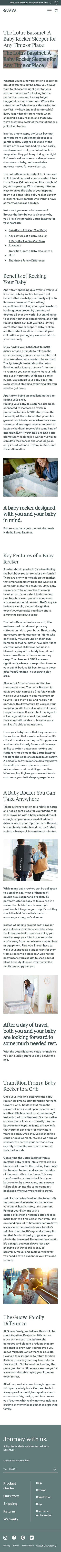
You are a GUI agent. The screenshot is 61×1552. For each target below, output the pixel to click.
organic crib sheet (40, 1214)
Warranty (10, 1519)
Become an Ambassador (44, 1513)
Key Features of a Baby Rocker (28, 235)
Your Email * (10, 1469)
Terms (16, 1545)
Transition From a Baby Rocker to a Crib (31, 253)
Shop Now (9, 540)
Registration (43, 1497)
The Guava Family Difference (27, 260)
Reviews (41, 1490)
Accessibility (28, 1545)
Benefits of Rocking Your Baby (28, 230)
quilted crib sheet (14, 1214)
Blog (39, 1504)
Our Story (11, 1496)
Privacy (6, 1545)
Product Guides (9, 1485)
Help (39, 1482)
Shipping (10, 1504)
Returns (9, 1511)
